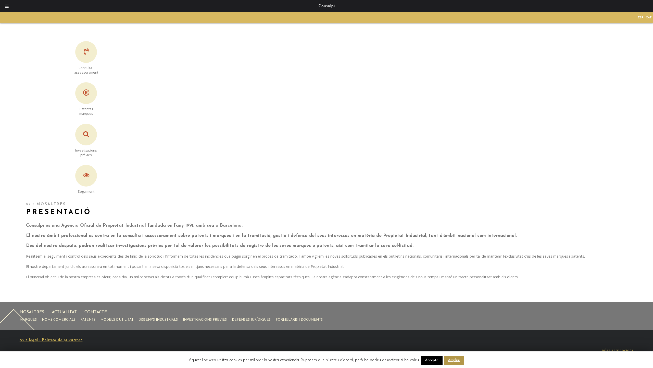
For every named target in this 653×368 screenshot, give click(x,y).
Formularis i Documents (299, 319)
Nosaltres (32, 312)
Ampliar (454, 360)
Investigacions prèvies (205, 319)
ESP (640, 17)
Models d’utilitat (117, 319)
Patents (88, 319)
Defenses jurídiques (251, 319)
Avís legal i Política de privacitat (51, 340)
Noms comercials (59, 319)
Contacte (95, 312)
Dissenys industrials (158, 319)
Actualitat (64, 312)
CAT (649, 17)
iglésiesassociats (617, 350)
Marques (28, 319)
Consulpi (327, 6)
